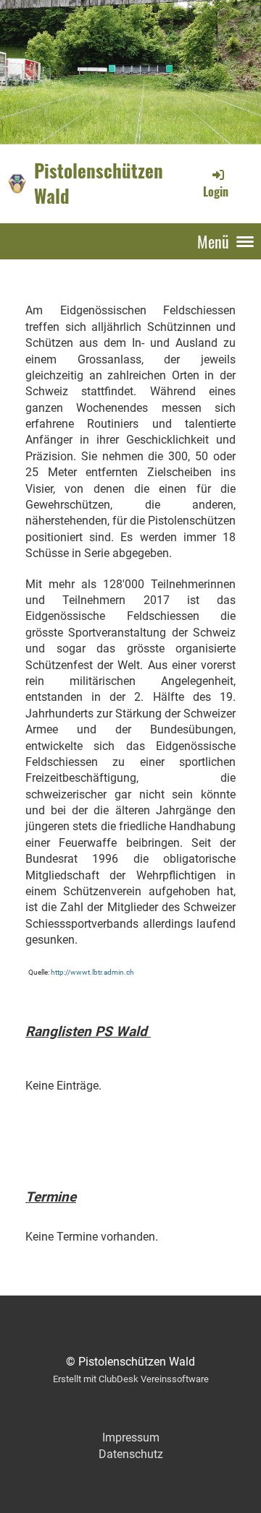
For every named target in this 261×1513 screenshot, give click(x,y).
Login (215, 191)
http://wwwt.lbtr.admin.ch (92, 972)
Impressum (131, 1437)
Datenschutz (131, 1454)
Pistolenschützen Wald (98, 183)
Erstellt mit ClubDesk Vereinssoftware (131, 1379)
